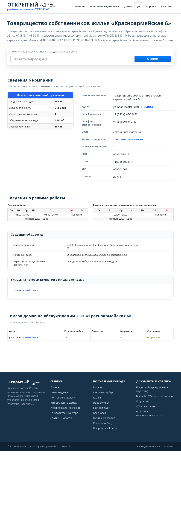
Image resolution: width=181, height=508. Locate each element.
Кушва (148, 106)
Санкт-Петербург (103, 392)
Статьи (166, 6)
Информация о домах (63, 402)
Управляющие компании (65, 407)
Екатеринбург (101, 407)
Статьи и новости (61, 418)
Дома (128, 6)
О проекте (142, 401)
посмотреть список (130, 139)
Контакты (169, 446)
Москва (97, 387)
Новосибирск (101, 402)
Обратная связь (146, 406)
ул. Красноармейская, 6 (23, 337)
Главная (79, 6)
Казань (97, 397)
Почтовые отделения (104, 6)
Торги (151, 6)
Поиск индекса (59, 392)
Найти (154, 59)
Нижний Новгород (104, 418)
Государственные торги (64, 412)
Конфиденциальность (148, 446)
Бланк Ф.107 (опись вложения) (154, 396)
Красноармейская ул (26, 290)
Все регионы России (105, 428)
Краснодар (99, 412)
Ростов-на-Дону (103, 423)
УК (138, 6)
